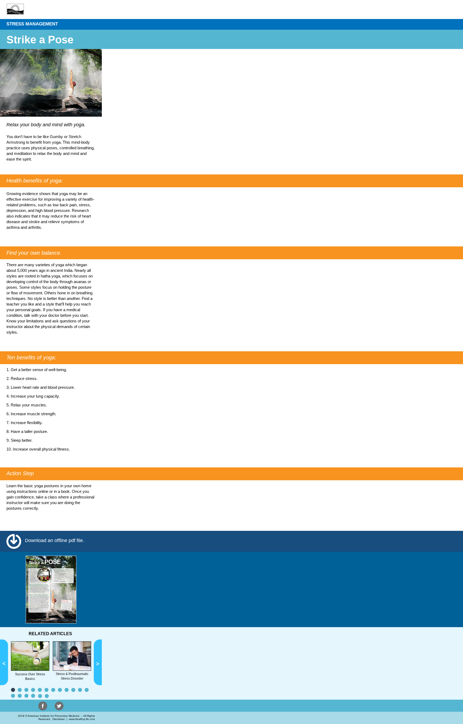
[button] (4, 662)
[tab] (13, 690)
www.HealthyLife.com (82, 719)
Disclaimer (59, 719)
